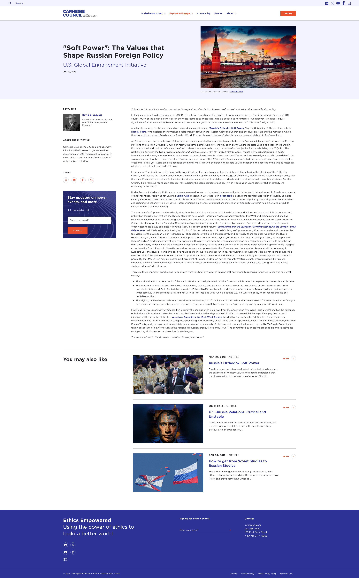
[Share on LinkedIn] (74, 180)
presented (226, 196)
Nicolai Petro (138, 131)
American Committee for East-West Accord (197, 317)
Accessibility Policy (267, 574)
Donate (288, 13)
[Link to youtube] (338, 3)
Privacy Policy (247, 574)
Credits (233, 574)
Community (203, 13)
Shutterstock (236, 91)
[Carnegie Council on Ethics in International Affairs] (80, 13)
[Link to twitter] (332, 3)
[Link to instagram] (349, 3)
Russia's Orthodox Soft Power (227, 128)
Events (218, 13)
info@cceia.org (253, 525)
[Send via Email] (91, 180)
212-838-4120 (252, 528)
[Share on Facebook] (83, 180)
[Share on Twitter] (66, 180)
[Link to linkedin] (327, 3)
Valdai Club (183, 196)
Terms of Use (286, 574)
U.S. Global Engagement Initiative (104, 64)
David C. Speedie (92, 115)
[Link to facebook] (343, 3)
